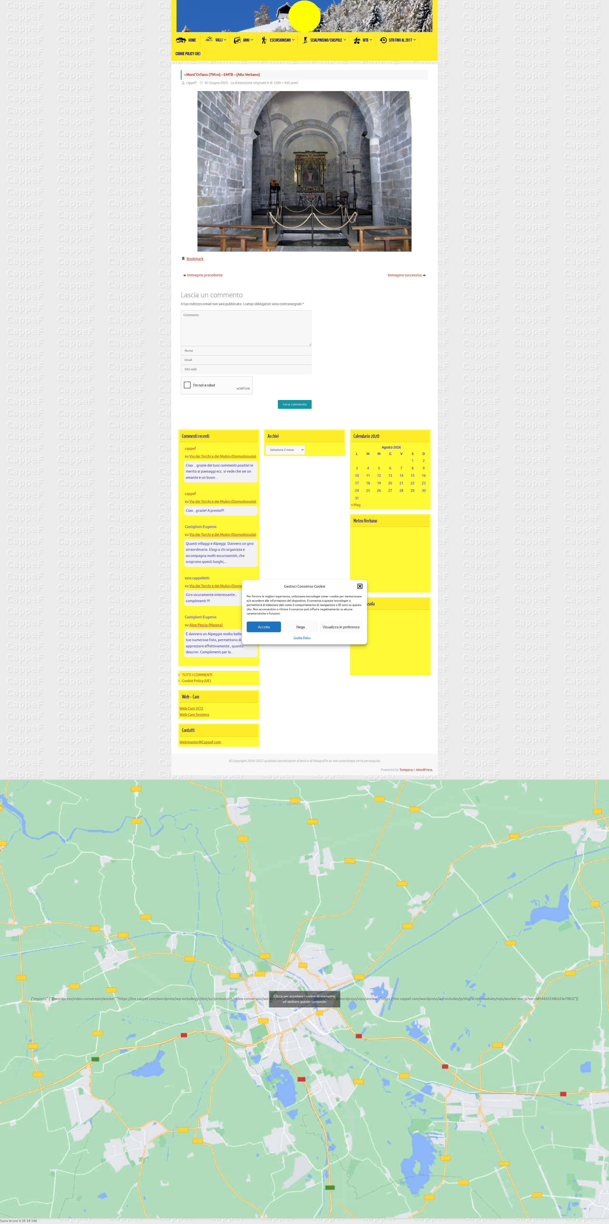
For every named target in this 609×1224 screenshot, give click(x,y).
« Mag (356, 505)
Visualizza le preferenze (341, 627)
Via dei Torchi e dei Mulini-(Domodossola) (222, 456)
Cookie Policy (302, 638)
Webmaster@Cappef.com (200, 742)
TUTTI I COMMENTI (197, 675)
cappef (191, 83)
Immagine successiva (405, 275)
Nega (300, 627)
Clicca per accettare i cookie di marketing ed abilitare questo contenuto (304, 999)
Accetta (264, 627)
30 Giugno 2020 (216, 83)
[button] (360, 586)
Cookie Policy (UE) (196, 681)
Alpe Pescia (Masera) (206, 625)
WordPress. (424, 770)
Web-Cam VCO (191, 708)
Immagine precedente (205, 275)
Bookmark (195, 259)
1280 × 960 (281, 83)
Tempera (406, 770)
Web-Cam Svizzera (194, 714)
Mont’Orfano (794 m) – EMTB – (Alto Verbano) (222, 75)
